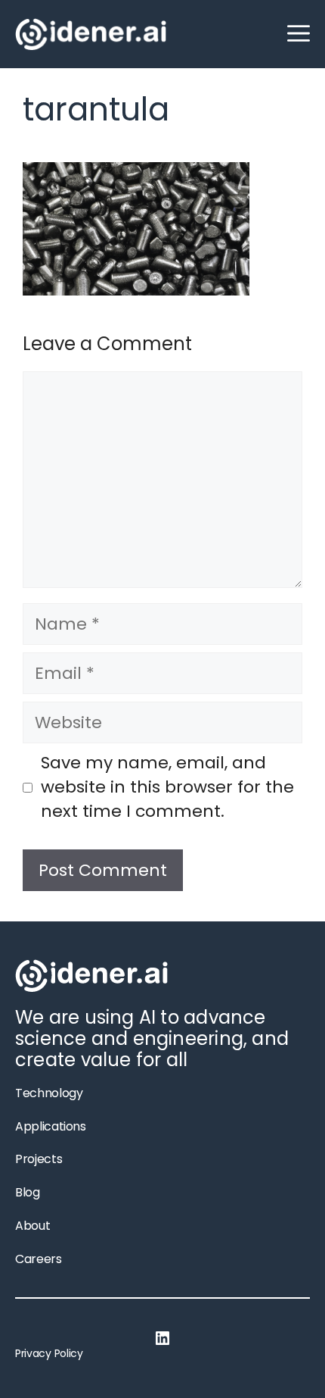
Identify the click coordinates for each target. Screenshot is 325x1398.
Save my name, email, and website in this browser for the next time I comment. (167, 787)
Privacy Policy (49, 1353)
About (32, 1225)
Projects (38, 1159)
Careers (38, 1259)
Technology (48, 1093)
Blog (27, 1192)
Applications (50, 1126)
